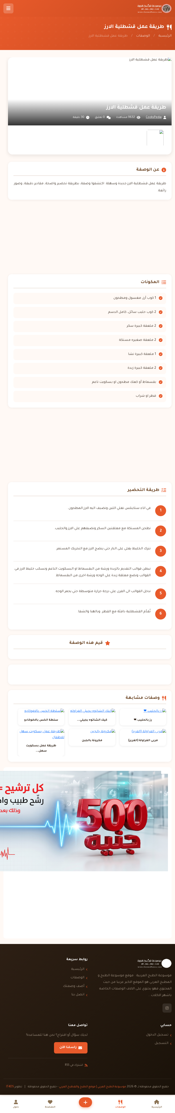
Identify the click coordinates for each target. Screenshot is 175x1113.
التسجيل (161, 1043)
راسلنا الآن (68, 1047)
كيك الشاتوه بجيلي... (92, 720)
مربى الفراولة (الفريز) (143, 740)
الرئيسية (165, 36)
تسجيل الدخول (157, 1035)
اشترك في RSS (74, 1065)
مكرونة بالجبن (92, 740)
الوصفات (143, 36)
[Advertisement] (90, 237)
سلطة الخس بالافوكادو (41, 720)
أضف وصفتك (73, 986)
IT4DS (10, 1086)
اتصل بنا (77, 995)
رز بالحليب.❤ (143, 720)
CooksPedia (154, 117)
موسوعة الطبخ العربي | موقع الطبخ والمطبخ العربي (92, 1086)
